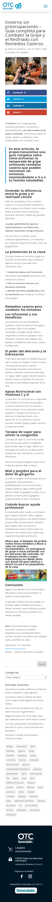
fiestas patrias (36, 774)
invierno (9, 787)
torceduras (10, 805)
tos (20, 805)
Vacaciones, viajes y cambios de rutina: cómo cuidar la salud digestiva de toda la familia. (24, 700)
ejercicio (26, 764)
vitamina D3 (11, 814)
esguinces (37, 769)
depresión (34, 760)
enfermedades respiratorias (18, 769)
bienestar (10, 755)
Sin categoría (22, 52)
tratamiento (21, 810)
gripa (24, 778)
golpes (15, 778)
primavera (10, 792)
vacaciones (34, 810)
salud (8, 801)
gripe (32, 778)
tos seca (9, 810)
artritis (31, 751)
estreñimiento (12, 774)
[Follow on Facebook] (21, 876)
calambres (22, 755)
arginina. (21, 751)
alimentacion (21, 746)
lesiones (20, 787)
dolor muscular (12, 764)
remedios (10, 796)
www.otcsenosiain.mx (15, 648)
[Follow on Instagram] (30, 876)
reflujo (21, 792)
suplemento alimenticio (24, 801)
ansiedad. (10, 751)
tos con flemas (31, 805)
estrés (23, 774)
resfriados (33, 796)
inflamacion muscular (15, 783)
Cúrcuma (22, 760)
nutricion (30, 787)
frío (7, 778)
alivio (33, 746)
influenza (31, 783)
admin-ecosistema (16, 49)
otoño (40, 787)
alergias (9, 746)
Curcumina (10, 760)
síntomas (41, 801)
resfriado (22, 796)
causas (33, 755)
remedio (31, 792)
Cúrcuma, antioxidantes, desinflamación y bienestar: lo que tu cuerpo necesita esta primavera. (24, 727)
